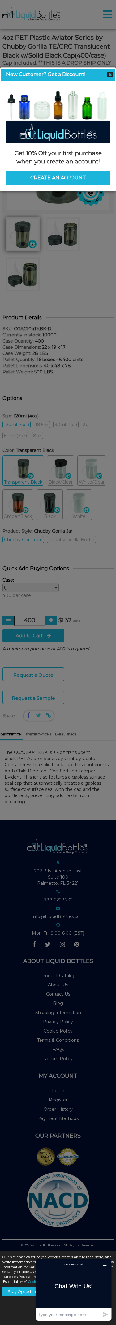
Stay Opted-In (22, 1291)
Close (110, 74)
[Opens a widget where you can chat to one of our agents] (73, 1290)
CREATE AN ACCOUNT (58, 178)
